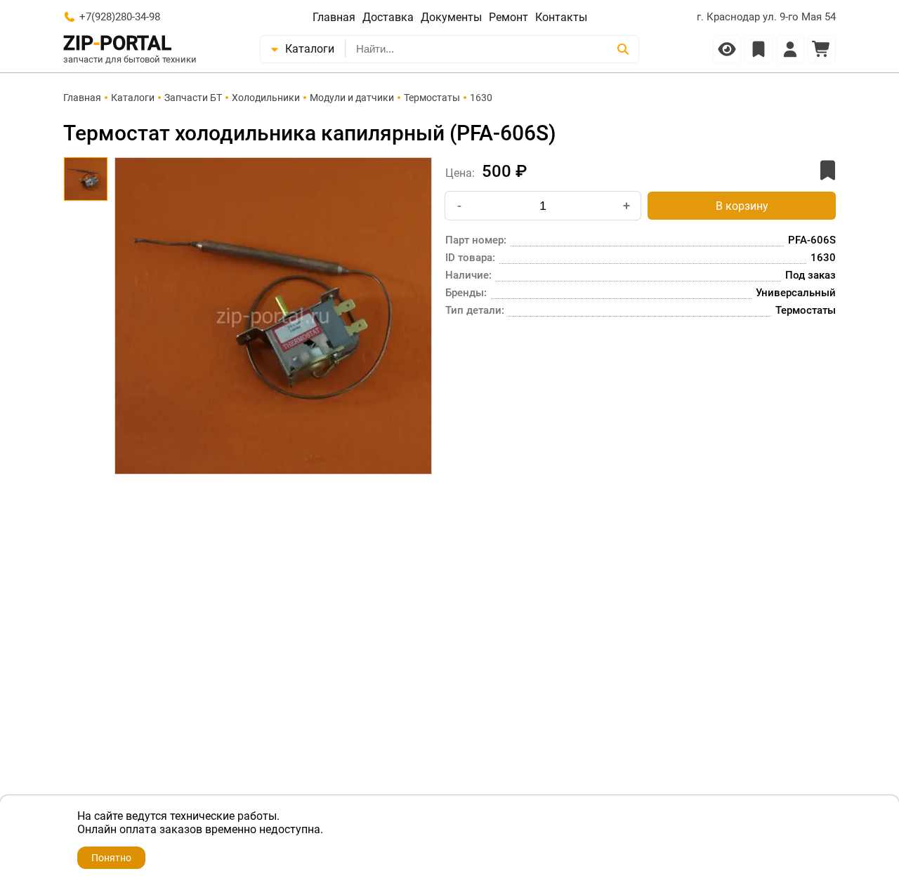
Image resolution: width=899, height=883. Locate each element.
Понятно (111, 857)
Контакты (561, 17)
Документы (451, 17)
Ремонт (508, 17)
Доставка (388, 17)
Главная (334, 17)
